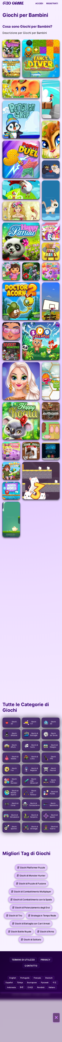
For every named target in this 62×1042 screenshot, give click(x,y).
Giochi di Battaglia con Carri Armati (31, 924)
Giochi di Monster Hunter (31, 876)
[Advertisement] (31, 1017)
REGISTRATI (52, 3)
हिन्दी (21, 987)
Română (40, 987)
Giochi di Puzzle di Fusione (31, 884)
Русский (44, 982)
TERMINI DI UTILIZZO (23, 959)
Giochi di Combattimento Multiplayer (31, 892)
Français (37, 978)
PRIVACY (45, 959)
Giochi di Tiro (14, 916)
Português (24, 978)
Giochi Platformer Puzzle (31, 868)
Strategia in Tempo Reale (42, 916)
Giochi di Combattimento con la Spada (31, 900)
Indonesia (11, 987)
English (12, 978)
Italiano (52, 987)
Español (9, 982)
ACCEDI (39, 3)
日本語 (30, 987)
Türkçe (20, 982)
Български (32, 982)
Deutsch (49, 978)
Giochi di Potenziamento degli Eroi (31, 908)
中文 (54, 982)
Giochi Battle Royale (19, 932)
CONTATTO (31, 965)
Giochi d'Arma (45, 932)
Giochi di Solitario (31, 940)
